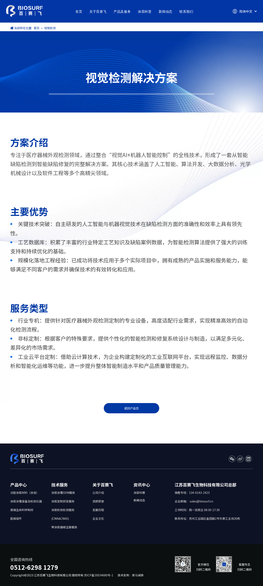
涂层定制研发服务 (62, 501)
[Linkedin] (248, 459)
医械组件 (16, 518)
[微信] (232, 459)
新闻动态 (165, 11)
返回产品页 (131, 408)
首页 (78, 11)
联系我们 (186, 11)
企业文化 (98, 518)
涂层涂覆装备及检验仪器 (26, 501)
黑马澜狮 (137, 575)
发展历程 (98, 510)
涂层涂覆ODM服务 (63, 493)
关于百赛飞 (98, 11)
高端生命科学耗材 (21, 510)
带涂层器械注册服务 (64, 527)
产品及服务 (122, 11)
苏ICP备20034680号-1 (99, 575)
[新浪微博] (240, 459)
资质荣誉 (98, 501)
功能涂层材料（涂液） (24, 493)
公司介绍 (98, 493)
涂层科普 (145, 11)
